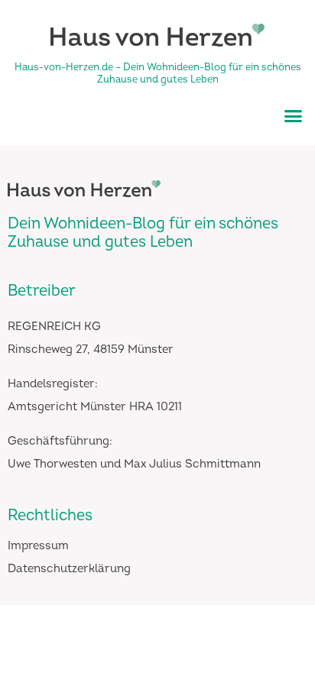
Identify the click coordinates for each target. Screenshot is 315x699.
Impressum (38, 546)
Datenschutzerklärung (69, 568)
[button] (293, 115)
